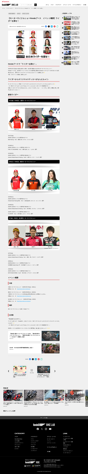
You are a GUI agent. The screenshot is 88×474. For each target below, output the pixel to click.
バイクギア (65, 446)
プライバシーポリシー (68, 450)
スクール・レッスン (51, 442)
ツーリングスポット (77, 4)
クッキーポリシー (67, 452)
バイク (52, 4)
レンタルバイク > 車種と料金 (68, 439)
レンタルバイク (34, 448)
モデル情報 (17, 440)
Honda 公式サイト (67, 444)
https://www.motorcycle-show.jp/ (24, 301)
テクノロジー (17, 444)
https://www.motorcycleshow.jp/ (23, 288)
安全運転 (33, 446)
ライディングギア (34, 440)
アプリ (32, 439)
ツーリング (33, 442)
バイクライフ (58, 4)
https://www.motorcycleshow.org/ (24, 296)
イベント (18, 13)
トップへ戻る (44, 417)
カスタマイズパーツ (19, 442)
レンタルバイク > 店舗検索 (68, 442)
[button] (86, 398)
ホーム (47, 4)
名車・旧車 (17, 446)
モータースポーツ (10, 8)
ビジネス (16, 448)
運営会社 (65, 448)
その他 (84, 4)
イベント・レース (67, 4)
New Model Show (18, 439)
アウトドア (33, 444)
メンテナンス (34, 450)
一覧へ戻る (32, 372)
